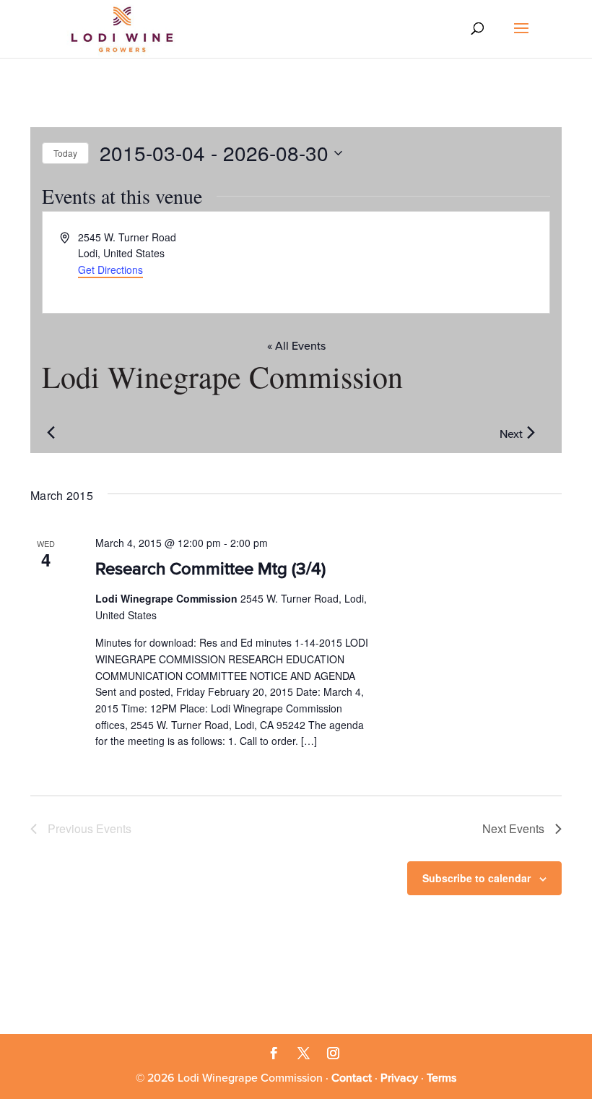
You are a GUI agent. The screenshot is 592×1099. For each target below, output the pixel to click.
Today (65, 153)
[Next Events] (530, 432)
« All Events (296, 346)
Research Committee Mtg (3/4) (210, 569)
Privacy (399, 1078)
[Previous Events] (50, 432)
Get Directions (110, 269)
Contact (351, 1078)
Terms (441, 1078)
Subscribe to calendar (476, 878)
